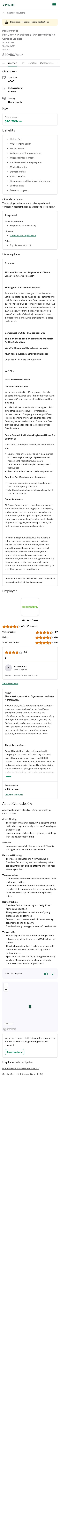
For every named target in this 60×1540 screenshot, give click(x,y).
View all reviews (10, 683)
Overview (12, 63)
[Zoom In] (6, 985)
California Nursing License (23, 235)
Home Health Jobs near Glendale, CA (20, 1068)
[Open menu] (3, 63)
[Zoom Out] (6, 989)
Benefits (32, 63)
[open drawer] (54, 4)
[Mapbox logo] (9, 1029)
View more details (14, 794)
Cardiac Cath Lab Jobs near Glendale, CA (22, 1074)
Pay (22, 63)
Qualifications (47, 63)
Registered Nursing (15, 12)
